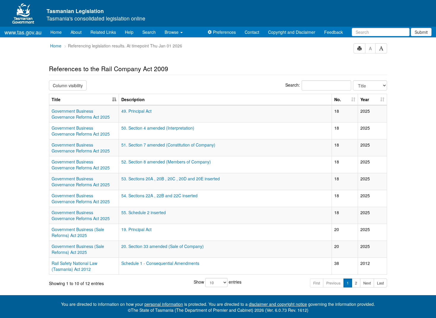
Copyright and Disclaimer (291, 32)
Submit (421, 32)
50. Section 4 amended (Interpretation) (157, 128)
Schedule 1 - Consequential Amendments (160, 263)
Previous (333, 282)
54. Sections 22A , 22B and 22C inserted (159, 195)
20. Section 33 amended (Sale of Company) (162, 246)
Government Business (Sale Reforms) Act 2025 (78, 232)
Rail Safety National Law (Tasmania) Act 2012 (74, 266)
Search (149, 32)
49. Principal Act (136, 111)
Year (364, 99)
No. (337, 99)
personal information (163, 304)
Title (56, 99)
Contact (252, 32)
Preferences (224, 32)
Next (367, 282)
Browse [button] (172, 32)
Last (380, 282)
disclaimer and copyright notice (278, 304)
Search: (292, 85)
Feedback (333, 32)
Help (129, 32)
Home (58, 32)
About (76, 32)
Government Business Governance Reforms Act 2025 (81, 114)
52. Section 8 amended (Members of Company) (166, 162)
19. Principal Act (136, 229)
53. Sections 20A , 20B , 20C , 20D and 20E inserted (170, 179)
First (316, 282)
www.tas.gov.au (23, 32)
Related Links (103, 32)
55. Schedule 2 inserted (143, 212)
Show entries (217, 282)
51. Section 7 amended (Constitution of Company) (168, 145)
